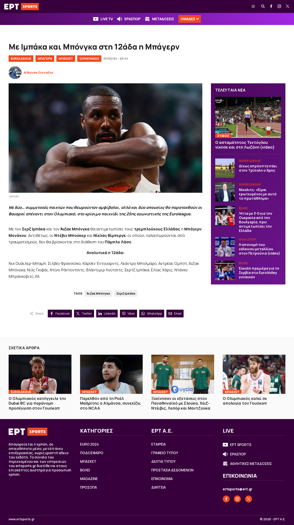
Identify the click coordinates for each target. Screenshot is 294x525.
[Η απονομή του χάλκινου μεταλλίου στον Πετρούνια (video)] (225, 246)
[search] (263, 6)
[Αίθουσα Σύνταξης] (15, 72)
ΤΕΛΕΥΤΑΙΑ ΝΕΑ (230, 90)
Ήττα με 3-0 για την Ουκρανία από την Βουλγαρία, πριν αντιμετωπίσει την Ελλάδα (255, 222)
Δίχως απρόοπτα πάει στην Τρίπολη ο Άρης (258, 168)
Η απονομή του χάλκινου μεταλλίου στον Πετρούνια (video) (259, 249)
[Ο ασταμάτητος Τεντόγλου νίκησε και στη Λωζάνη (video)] (248, 117)
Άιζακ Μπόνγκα (98, 293)
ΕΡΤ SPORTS (240, 444)
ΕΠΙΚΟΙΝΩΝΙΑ (162, 478)
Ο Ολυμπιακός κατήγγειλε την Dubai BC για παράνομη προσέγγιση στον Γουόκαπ (37, 403)
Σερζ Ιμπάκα (125, 293)
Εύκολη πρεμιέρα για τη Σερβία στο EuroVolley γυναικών (259, 272)
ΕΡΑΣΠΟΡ (132, 19)
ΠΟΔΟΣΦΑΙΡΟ (91, 452)
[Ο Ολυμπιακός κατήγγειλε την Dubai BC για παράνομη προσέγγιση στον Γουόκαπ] (40, 374)
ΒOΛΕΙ (243, 208)
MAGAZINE (89, 478)
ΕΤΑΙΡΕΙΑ (158, 444)
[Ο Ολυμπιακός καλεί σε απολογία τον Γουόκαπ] (254, 374)
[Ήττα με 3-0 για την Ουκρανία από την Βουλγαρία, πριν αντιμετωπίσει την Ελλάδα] (225, 215)
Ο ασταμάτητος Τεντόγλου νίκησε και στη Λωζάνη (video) (245, 145)
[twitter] (288, 6)
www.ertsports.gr (22, 519)
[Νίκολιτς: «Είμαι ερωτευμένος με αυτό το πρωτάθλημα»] (225, 192)
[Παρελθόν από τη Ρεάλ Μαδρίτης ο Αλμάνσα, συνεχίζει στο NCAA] (111, 374)
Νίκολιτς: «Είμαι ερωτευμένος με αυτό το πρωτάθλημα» (258, 194)
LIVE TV (107, 19)
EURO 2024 (89, 444)
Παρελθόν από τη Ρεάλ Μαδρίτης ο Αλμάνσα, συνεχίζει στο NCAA (110, 403)
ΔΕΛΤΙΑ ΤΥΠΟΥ (163, 461)
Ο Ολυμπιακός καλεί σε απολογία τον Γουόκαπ (245, 401)
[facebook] (271, 6)
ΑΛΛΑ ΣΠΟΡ (247, 239)
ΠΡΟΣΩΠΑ (88, 487)
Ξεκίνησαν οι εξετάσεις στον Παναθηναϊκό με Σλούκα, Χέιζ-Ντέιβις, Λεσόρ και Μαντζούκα (180, 403)
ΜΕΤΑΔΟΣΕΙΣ (163, 19)
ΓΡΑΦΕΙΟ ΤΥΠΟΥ (164, 452)
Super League (250, 161)
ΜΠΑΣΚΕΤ (66, 58)
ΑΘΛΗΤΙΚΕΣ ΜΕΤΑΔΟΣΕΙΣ (251, 463)
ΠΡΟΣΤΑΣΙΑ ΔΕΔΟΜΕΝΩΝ (172, 470)
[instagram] (280, 6)
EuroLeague (21, 58)
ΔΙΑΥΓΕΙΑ (158, 487)
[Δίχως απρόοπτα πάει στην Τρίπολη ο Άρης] (225, 168)
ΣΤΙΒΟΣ (223, 136)
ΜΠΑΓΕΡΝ (45, 58)
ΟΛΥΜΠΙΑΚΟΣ (89, 58)
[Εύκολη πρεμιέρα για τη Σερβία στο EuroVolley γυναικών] (225, 270)
